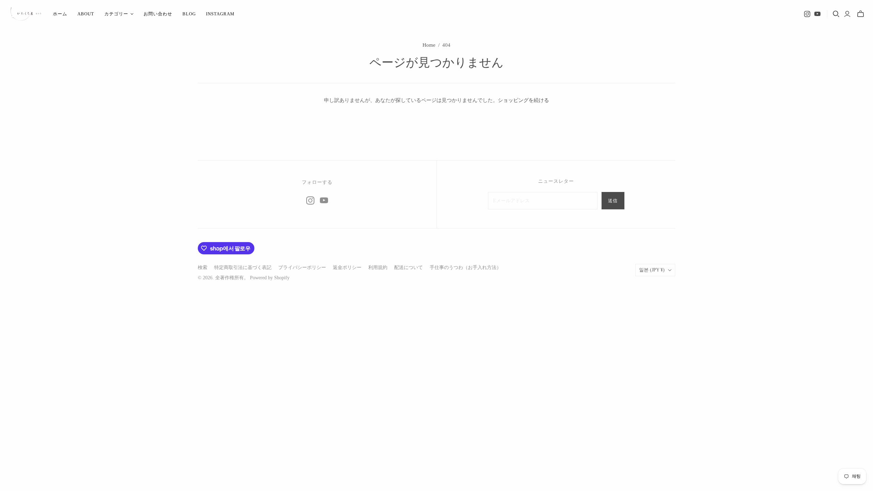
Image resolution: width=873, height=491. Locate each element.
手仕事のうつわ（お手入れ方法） (465, 267)
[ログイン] (847, 14)
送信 (613, 200)
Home (429, 45)
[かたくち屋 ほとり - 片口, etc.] (25, 14)
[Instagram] (807, 14)
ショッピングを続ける (523, 100)
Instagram (220, 13)
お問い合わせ (158, 13)
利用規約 (377, 267)
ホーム (60, 13)
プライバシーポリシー (302, 267)
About (85, 13)
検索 (202, 267)
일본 (652, 269)
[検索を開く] (836, 14)
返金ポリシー (347, 267)
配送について (408, 267)
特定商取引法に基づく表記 (242, 267)
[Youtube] (817, 14)
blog (189, 13)
